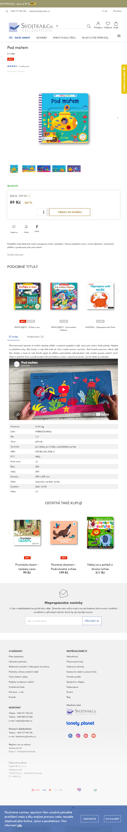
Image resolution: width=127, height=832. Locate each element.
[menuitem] (19, 38)
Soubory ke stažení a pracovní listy (81, 671)
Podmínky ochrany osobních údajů (23, 671)
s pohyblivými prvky (66, 446)
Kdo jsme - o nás (16, 692)
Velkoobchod (72, 656)
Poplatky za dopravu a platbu (21, 681)
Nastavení (89, 818)
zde (19, 825)
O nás (104, 10)
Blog (68, 697)
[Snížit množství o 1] (47, 214)
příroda (39, 441)
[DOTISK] (63, 296)
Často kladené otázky (18, 676)
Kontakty (117, 10)
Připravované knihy (75, 661)
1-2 (37, 436)
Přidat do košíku (70, 212)
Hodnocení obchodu (75, 666)
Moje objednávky (16, 656)
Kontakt (12, 697)
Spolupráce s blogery (75, 681)
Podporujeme (72, 687)
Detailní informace (15, 254)
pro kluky (40, 446)
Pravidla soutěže (74, 676)
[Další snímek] (118, 118)
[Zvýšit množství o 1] (47, 210)
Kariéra (70, 692)
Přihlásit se (92, 620)
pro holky (50, 446)
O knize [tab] (13, 336)
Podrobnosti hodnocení (16, 71)
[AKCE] (27, 532)
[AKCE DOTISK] (27, 296)
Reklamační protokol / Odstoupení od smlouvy (29, 666)
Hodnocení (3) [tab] (35, 336)
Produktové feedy (16, 687)
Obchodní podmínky (17, 661)
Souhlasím (112, 818)
